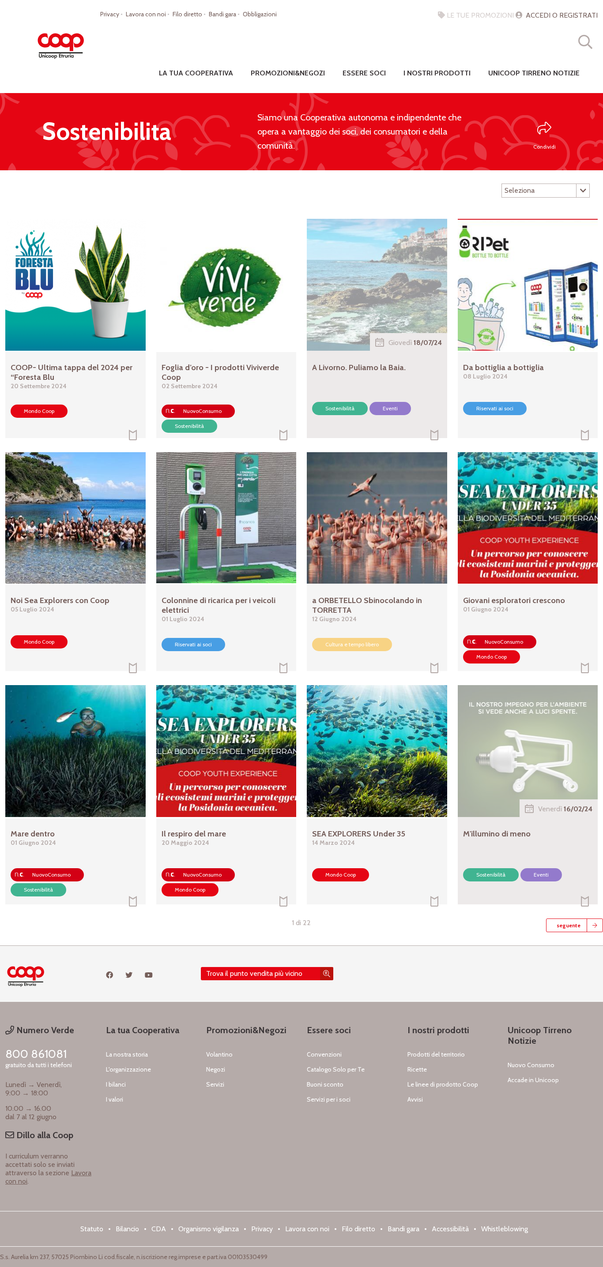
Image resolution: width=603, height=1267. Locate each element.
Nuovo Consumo (531, 1065)
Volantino (219, 1054)
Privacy (109, 14)
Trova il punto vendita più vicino (254, 973)
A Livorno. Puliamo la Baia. (359, 367)
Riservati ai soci (494, 408)
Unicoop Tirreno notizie (534, 73)
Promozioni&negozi (288, 73)
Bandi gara (222, 14)
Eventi (390, 408)
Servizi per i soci (328, 1099)
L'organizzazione (128, 1069)
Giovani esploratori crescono (514, 600)
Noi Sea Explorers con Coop (60, 600)
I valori (114, 1099)
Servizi (215, 1084)
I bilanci (116, 1084)
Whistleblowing (504, 1229)
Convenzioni (324, 1054)
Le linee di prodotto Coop (442, 1084)
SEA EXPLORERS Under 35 (358, 834)
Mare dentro (33, 834)
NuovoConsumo (202, 411)
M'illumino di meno (497, 834)
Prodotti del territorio (436, 1054)
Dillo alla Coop (43, 1135)
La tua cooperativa (196, 73)
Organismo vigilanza (208, 1229)
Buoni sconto (325, 1084)
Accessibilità (450, 1229)
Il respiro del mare (194, 834)
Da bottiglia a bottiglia (503, 367)
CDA (158, 1229)
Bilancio (127, 1229)
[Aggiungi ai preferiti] (133, 436)
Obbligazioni (260, 14)
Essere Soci (364, 73)
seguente (568, 925)
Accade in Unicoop (533, 1080)
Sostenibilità (189, 426)
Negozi (215, 1069)
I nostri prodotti (437, 73)
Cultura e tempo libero (352, 644)
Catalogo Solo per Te (336, 1069)
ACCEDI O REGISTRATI (561, 15)
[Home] (61, 41)
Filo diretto (187, 14)
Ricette (417, 1069)
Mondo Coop (39, 411)
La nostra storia (127, 1054)
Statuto (91, 1229)
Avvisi (415, 1099)
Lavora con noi (146, 14)
